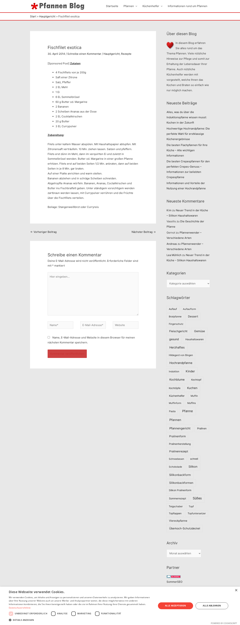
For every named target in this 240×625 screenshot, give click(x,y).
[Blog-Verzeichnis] (174, 576)
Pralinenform (177, 436)
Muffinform (175, 403)
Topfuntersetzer (197, 513)
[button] (80, 620)
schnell (194, 458)
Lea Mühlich (174, 255)
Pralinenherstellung (180, 443)
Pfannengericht (179, 428)
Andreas (172, 243)
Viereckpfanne (178, 520)
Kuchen (192, 388)
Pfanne (187, 411)
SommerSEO (174, 581)
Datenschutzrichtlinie (20, 607)
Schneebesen (176, 458)
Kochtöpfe (174, 388)
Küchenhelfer (150, 6)
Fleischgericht (178, 331)
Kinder (190, 371)
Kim (169, 210)
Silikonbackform (180, 475)
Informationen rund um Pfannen (187, 6)
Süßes (197, 498)
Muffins (191, 403)
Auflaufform (189, 309)
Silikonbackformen (181, 482)
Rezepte (126, 53)
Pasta (172, 411)
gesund (174, 339)
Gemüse (199, 331)
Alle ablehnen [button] (212, 605)
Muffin (194, 395)
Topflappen (175, 513)
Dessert (193, 316)
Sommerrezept (177, 498)
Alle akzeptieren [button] (175, 605)
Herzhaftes (177, 347)
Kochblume (177, 379)
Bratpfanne (175, 316)
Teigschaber (176, 506)
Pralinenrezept (178, 451)
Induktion (174, 371)
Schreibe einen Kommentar (84, 53)
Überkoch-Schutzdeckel (184, 528)
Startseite (112, 6)
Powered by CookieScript (224, 623)
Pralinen (202, 428)
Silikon (193, 466)
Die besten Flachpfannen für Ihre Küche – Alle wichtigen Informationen (187, 150)
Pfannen (129, 6)
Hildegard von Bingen (181, 355)
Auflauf (173, 309)
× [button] (236, 590)
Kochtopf (196, 379)
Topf (191, 506)
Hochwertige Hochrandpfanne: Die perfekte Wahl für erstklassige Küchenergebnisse (188, 134)
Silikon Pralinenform (180, 490)
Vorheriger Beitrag (43, 232)
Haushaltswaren (194, 339)
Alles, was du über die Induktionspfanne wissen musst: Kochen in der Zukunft (187, 117)
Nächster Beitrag (144, 232)
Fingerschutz (176, 324)
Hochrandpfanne (180, 363)
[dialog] (120, 606)
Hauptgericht (111, 53)
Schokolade (175, 466)
